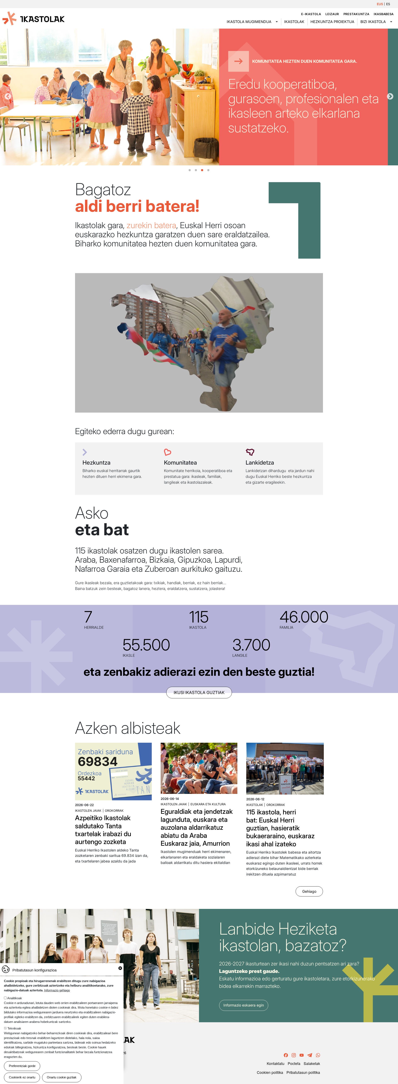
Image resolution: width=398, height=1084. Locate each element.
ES (388, 4)
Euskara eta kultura (208, 804)
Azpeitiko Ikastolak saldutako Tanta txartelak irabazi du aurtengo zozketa (103, 830)
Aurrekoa (8, 96)
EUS (380, 4)
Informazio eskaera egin (243, 1005)
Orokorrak (114, 810)
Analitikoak (14, 998)
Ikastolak (294, 21)
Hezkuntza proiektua (332, 21)
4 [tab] (208, 170)
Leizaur (332, 14)
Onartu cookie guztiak (61, 1077)
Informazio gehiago (57, 990)
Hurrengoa (390, 96)
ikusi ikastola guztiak (199, 692)
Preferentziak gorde (22, 1066)
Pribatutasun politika (303, 1072)
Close (120, 968)
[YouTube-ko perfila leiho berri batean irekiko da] (302, 1054)
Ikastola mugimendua (249, 21)
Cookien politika (270, 1072)
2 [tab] (196, 170)
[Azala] (33, 18)
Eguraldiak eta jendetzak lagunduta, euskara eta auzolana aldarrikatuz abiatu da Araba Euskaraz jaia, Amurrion (197, 827)
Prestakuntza (356, 14)
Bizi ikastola (373, 21)
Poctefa (294, 1063)
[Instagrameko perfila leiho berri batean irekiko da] (294, 1054)
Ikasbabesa (384, 14)
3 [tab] (202, 170)
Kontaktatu (275, 1063)
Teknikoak (14, 1028)
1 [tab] (190, 170)
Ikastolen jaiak (88, 810)
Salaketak (312, 1063)
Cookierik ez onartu (22, 1077)
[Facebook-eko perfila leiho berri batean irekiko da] (286, 1054)
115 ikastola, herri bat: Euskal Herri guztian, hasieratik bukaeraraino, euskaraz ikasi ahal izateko (280, 828)
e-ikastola (311, 14)
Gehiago (309, 891)
